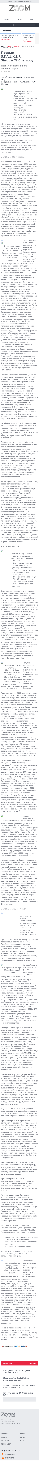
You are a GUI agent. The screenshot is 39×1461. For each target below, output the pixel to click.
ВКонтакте (9, 1458)
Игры (9, 46)
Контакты (11, 1421)
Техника (6, 19)
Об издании (5, 1420)
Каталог (4, 1434)
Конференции (27, 1)
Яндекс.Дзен (10, 1454)
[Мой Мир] (22, 1346)
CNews (10, 1)
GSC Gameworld (18, 77)
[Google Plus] (26, 1346)
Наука (19, 19)
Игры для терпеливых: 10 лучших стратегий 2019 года (17, 1371)
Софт (32, 19)
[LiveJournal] (24, 1346)
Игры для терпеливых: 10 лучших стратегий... (9, 37)
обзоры (6, 30)
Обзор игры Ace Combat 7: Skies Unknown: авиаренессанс (16, 1379)
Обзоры (16, 46)
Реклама (13, 1420)
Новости (5, 1441)
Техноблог (6, 1444)
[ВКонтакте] (15, 1346)
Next (37, 38)
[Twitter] (17, 1346)
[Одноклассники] (19, 1346)
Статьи (4, 1437)
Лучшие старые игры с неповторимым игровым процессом (19, 1386)
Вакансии (4, 1421)
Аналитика (17, 1)
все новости (32, 1363)
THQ (3, 80)
